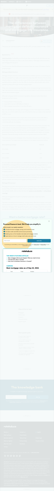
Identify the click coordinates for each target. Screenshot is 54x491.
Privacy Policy (43, 244)
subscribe (39, 240)
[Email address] (15, 240)
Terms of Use (36, 244)
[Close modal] (49, 221)
